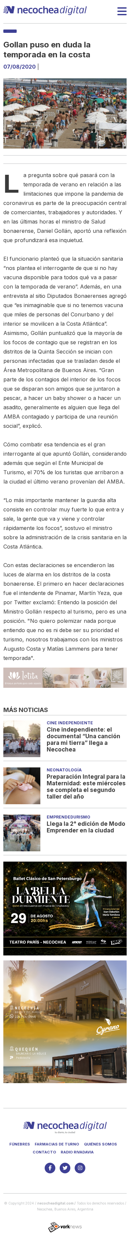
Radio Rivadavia (77, 1152)
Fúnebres (19, 1144)
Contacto (44, 1152)
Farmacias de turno (57, 1144)
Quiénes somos (100, 1144)
